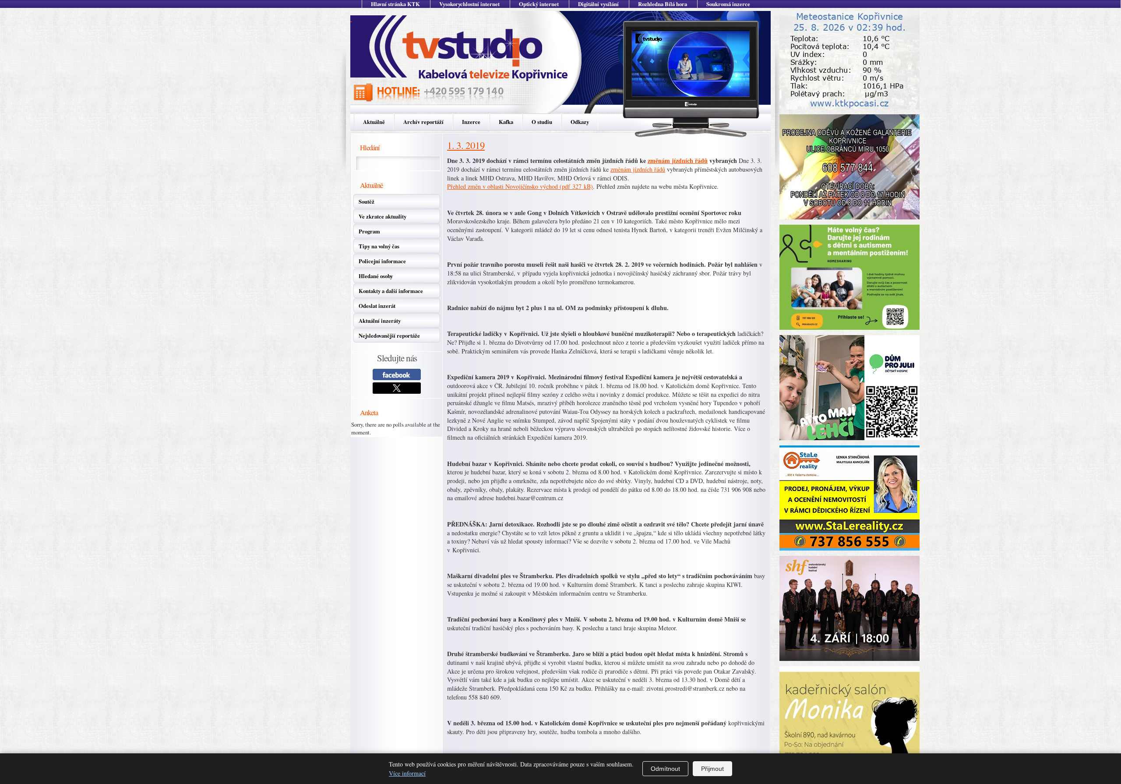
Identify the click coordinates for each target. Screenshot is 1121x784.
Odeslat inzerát (377, 306)
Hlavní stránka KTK (395, 4)
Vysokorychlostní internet (469, 4)
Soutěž (366, 201)
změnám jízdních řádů (678, 160)
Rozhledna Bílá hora (662, 4)
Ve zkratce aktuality (382, 216)
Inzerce (471, 122)
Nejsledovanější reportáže (389, 335)
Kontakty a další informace (391, 291)
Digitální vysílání (598, 4)
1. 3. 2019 (466, 145)
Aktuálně (374, 122)
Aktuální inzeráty (380, 321)
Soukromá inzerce (728, 4)
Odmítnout (665, 768)
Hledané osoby (376, 276)
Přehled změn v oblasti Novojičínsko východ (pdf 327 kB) (520, 186)
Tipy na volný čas (379, 246)
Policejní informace (382, 261)
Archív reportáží (423, 122)
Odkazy (580, 122)
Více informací (407, 773)
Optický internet (539, 4)
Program (369, 231)
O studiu (542, 122)
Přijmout (712, 768)
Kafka (506, 122)
